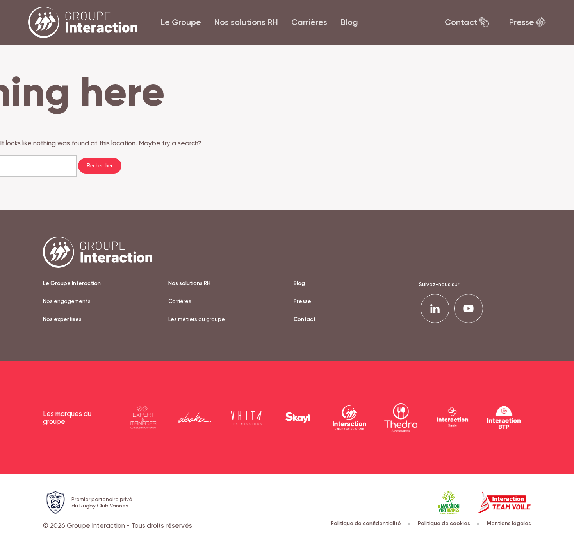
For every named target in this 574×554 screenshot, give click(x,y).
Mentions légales (509, 523)
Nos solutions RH (246, 22)
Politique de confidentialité (366, 523)
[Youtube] (468, 308)
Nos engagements (67, 301)
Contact (461, 22)
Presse (521, 22)
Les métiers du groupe (196, 319)
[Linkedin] (435, 308)
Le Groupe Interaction (72, 283)
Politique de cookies (444, 523)
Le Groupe (181, 22)
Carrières (309, 22)
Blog (349, 22)
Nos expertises (62, 319)
